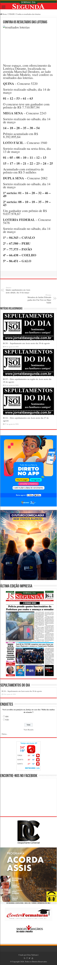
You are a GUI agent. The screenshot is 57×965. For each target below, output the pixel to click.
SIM (6, 716)
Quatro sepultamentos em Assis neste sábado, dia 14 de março (18, 290)
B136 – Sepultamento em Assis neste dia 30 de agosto (26, 343)
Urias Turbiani (32, 955)
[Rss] (25, 958)
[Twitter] (29, 958)
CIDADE (11, 14)
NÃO (7, 719)
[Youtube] (32, 958)
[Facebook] (27, 958)
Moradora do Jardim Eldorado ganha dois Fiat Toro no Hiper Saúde (39, 299)
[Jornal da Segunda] (28, 4)
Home (4, 14)
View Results (28, 729)
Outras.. (4, 734)
